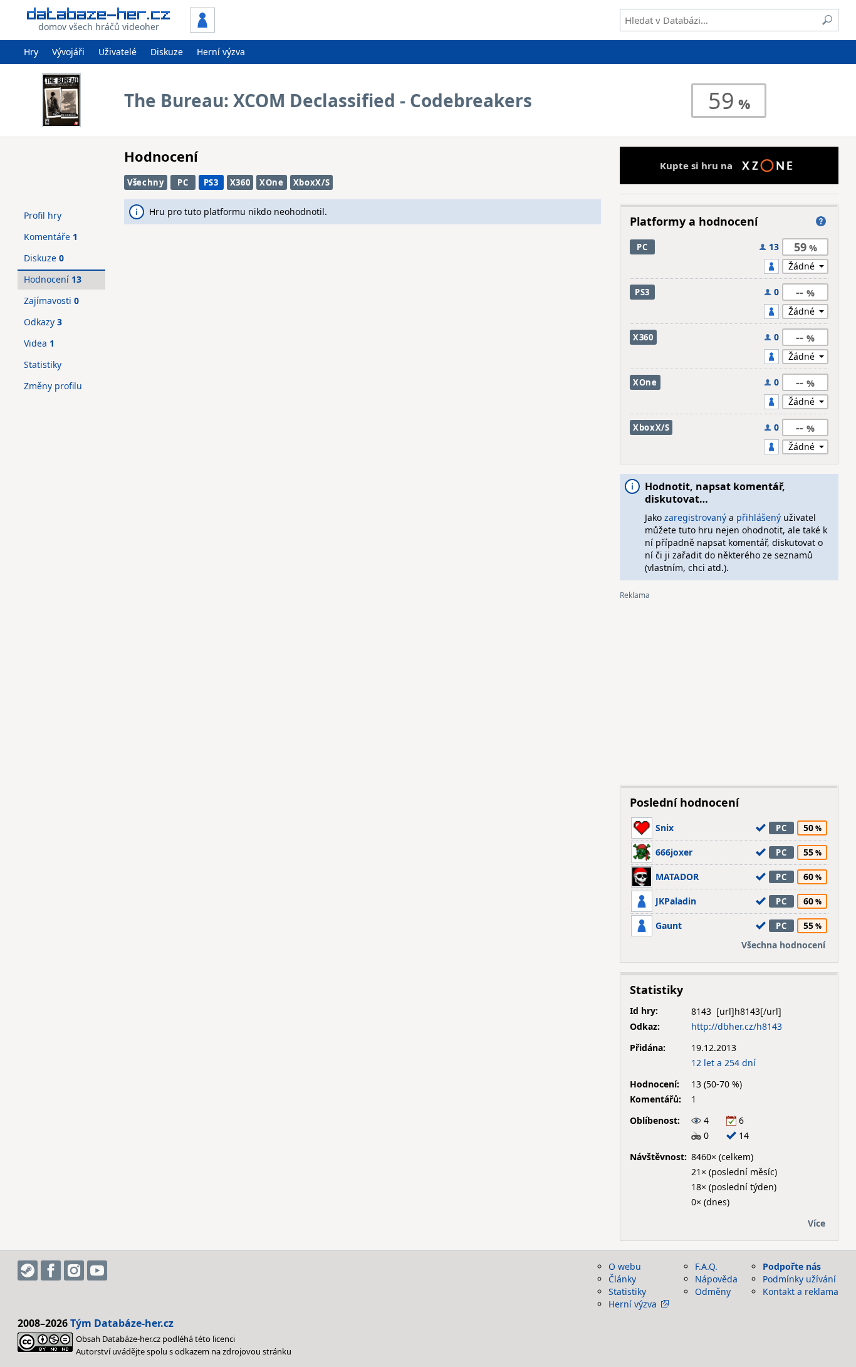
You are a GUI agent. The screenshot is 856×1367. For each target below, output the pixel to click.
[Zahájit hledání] (827, 20)
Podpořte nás (792, 1266)
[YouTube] (97, 1270)
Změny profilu (53, 386)
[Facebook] (51, 1270)
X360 (240, 182)
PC (182, 182)
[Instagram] (74, 1270)
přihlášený (758, 517)
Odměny (713, 1291)
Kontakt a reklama (800, 1291)
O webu (624, 1266)
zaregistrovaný (695, 517)
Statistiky (42, 364)
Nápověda (716, 1279)
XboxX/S (311, 182)
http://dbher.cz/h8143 (736, 1026)
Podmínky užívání (799, 1279)
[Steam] (28, 1270)
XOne (271, 182)
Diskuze (166, 52)
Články (622, 1279)
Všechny (145, 182)
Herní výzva (221, 52)
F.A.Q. (706, 1266)
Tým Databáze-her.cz (122, 1323)
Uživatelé (117, 52)
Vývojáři (68, 52)
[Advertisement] (729, 687)
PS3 (211, 182)
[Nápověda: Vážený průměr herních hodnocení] (820, 221)
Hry (31, 52)
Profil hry (42, 215)
